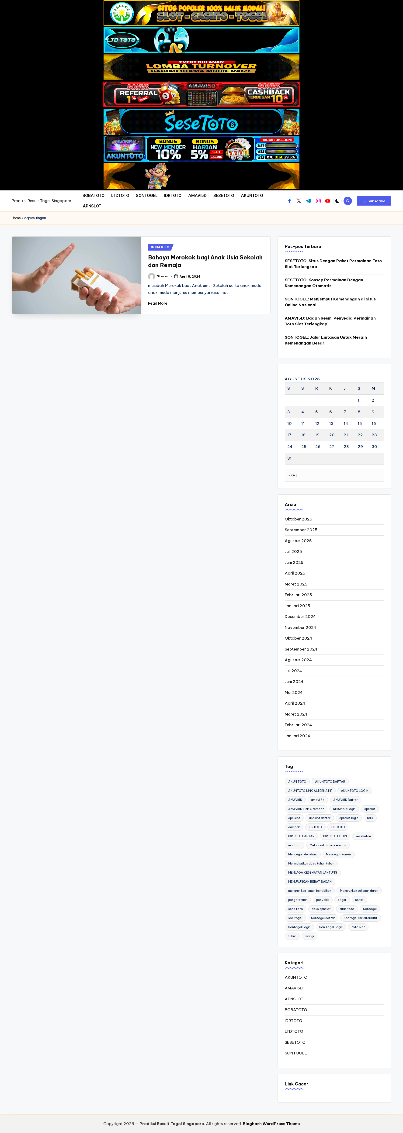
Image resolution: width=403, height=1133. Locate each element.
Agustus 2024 (298, 659)
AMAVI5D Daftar (345, 800)
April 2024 (295, 703)
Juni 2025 (294, 562)
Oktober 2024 (298, 638)
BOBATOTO (160, 247)
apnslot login (348, 818)
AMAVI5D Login (344, 809)
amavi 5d (317, 800)
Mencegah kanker (338, 854)
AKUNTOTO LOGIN (354, 790)
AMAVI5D (295, 800)
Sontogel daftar (323, 918)
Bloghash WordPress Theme (271, 1123)
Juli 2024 (293, 670)
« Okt (292, 475)
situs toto (347, 909)
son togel (295, 918)
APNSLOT (294, 999)
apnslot (369, 809)
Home (16, 218)
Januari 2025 (297, 605)
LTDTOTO (294, 1031)
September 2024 (301, 649)
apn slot (294, 818)
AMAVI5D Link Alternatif (306, 809)
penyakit (322, 900)
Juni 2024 (294, 681)
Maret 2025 (296, 584)
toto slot (358, 927)
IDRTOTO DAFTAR (301, 836)
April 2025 (295, 573)
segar (342, 900)
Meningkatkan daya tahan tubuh (311, 863)
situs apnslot (321, 909)
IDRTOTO (315, 827)
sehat (359, 900)
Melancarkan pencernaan (328, 845)
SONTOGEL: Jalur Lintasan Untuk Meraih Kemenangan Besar (326, 340)
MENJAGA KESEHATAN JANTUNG (312, 872)
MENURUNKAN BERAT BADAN (310, 881)
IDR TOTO (338, 827)
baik (370, 818)
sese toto (295, 909)
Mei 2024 (294, 692)
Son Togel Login (331, 927)
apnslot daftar (319, 818)
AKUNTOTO (296, 977)
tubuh (292, 936)
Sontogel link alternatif (360, 918)
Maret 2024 (296, 714)
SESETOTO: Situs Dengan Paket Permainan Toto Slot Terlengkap (333, 263)
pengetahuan (297, 900)
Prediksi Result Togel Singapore (41, 200)
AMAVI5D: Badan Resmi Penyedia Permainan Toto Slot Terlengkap (330, 321)
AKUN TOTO (297, 781)
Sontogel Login (299, 927)
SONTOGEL (296, 1053)
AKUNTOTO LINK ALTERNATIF (310, 790)
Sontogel (370, 909)
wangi (309, 936)
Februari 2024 (298, 724)
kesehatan (363, 836)
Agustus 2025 (298, 540)
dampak (294, 827)
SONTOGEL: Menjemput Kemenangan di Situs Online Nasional (330, 302)
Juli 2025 (293, 551)
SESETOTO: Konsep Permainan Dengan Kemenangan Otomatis (324, 283)
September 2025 (301, 529)
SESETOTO (295, 1042)
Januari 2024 (297, 735)
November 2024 (300, 627)
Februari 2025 (298, 594)
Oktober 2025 (298, 519)
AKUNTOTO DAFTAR (330, 781)
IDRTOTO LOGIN (335, 836)
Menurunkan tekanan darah (359, 890)
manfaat (294, 845)
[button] (374, 201)
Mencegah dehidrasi (302, 854)
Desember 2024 (300, 616)
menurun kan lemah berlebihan (309, 890)
